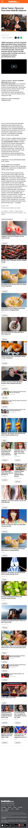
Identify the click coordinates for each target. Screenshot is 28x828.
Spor (2, 809)
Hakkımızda (3, 805)
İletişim (10, 805)
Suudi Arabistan (8, 141)
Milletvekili (4, 82)
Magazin (7, 809)
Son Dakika (3, 807)
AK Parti (15, 80)
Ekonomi (20, 807)
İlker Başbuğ (4, 166)
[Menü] (2, 1)
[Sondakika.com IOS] (5, 825)
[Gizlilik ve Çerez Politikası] (21, 820)
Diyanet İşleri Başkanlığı (8, 84)
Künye (13, 805)
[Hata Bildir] (6, 822)
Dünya (14, 807)
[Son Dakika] (14, 1)
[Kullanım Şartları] (4, 820)
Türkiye (3, 179)
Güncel (9, 807)
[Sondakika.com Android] (13, 825)
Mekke (16, 141)
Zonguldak (21, 80)
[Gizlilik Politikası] (11, 820)
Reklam (7, 805)
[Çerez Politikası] (4, 821)
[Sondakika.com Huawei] (22, 825)
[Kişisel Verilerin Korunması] (13, 821)
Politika (17, 809)
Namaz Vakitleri (4, 810)
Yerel (12, 809)
